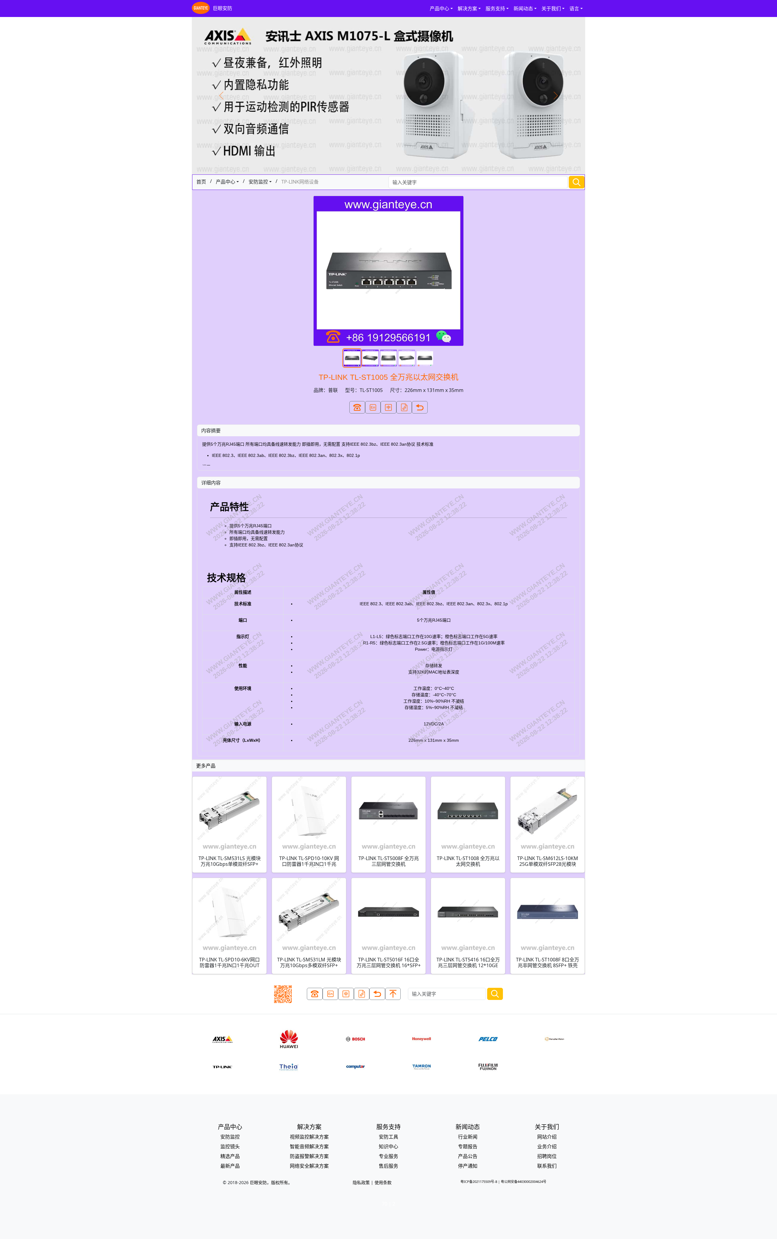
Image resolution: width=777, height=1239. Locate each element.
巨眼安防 (222, 8)
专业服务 (388, 1156)
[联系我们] (357, 407)
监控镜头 (230, 1146)
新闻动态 (523, 8)
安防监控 (258, 181)
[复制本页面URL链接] (404, 407)
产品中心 (439, 8)
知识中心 (388, 1146)
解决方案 (467, 8)
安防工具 (388, 1136)
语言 (574, 8)
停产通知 (467, 1166)
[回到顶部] (393, 994)
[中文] (388, 407)
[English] (373, 407)
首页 (201, 181)
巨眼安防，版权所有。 (271, 1182)
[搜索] (577, 182)
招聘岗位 (547, 1156)
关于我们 (551, 8)
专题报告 (467, 1146)
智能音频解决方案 (309, 1146)
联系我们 (547, 1166)
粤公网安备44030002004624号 (523, 1181)
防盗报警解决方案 (309, 1156)
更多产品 (205, 765)
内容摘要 (211, 430)
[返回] (420, 407)
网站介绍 (547, 1136)
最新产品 (230, 1166)
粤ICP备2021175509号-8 (478, 1181)
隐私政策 (361, 1182)
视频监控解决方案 (309, 1136)
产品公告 (467, 1156)
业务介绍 (547, 1146)
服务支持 (495, 8)
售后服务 (388, 1166)
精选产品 (230, 1156)
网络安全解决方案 (309, 1166)
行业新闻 (467, 1136)
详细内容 (211, 482)
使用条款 (383, 1182)
